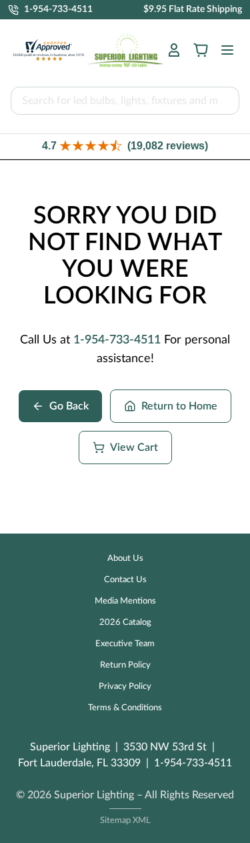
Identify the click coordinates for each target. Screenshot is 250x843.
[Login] (174, 50)
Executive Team (125, 644)
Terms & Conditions (125, 708)
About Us (125, 558)
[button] (125, 146)
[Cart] (200, 50)
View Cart (134, 447)
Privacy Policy (125, 686)
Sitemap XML (125, 820)
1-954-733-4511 (117, 340)
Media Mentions (125, 601)
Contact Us (125, 580)
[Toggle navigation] (223, 50)
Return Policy (125, 665)
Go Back (69, 406)
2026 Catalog (125, 622)
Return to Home (179, 406)
